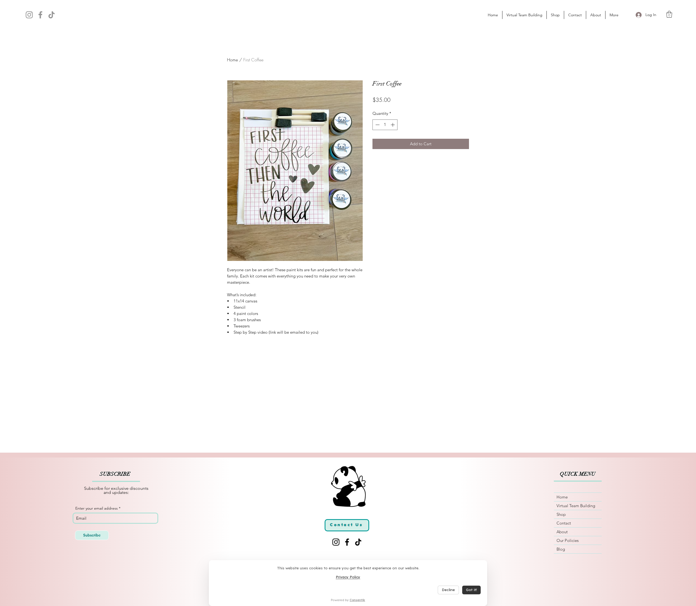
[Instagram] (29, 15)
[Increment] (393, 125)
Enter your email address (96, 508)
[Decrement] (377, 125)
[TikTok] (51, 15)
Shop (561, 514)
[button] (669, 14)
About (562, 531)
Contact (564, 523)
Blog (561, 549)
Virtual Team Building (576, 505)
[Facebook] (40, 15)
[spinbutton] (385, 125)
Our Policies (568, 540)
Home (232, 60)
